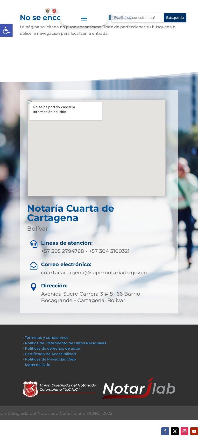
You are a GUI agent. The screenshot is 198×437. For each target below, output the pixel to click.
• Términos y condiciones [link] (45, 337)
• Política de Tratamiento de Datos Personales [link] (64, 343)
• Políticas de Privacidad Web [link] (49, 359)
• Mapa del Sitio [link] (37, 364)
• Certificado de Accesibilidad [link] (49, 354)
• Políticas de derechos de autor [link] (52, 348)
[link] (6, 30)
